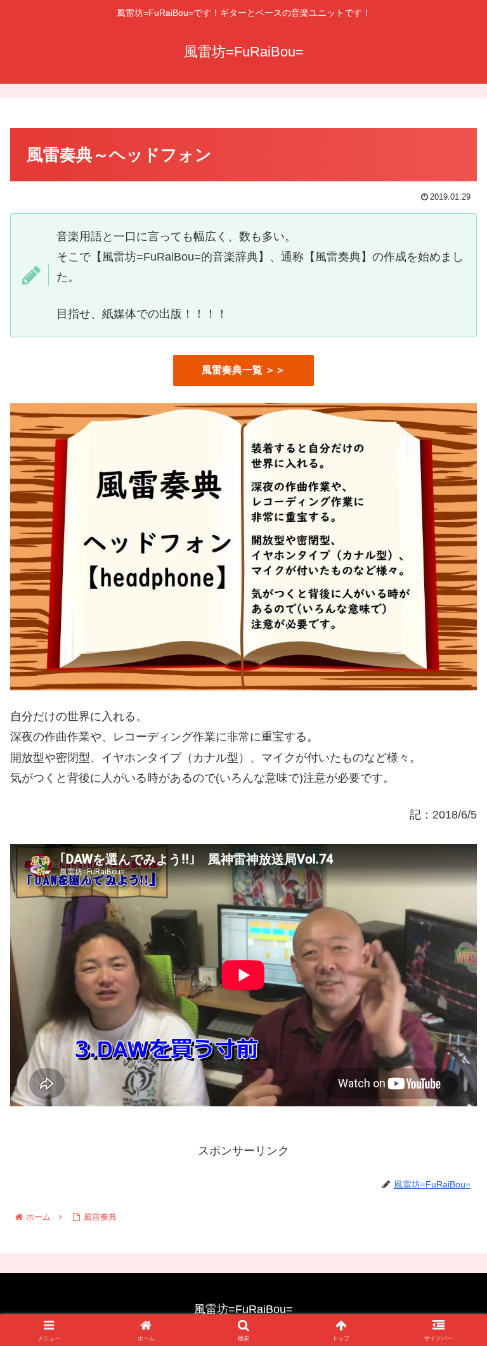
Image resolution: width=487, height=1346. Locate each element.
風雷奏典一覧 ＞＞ (243, 370)
